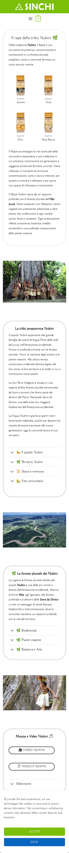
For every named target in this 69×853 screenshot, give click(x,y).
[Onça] (48, 85)
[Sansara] (20, 85)
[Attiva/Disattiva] (12, 453)
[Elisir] (20, 122)
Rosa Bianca (48, 139)
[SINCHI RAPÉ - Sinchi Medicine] (34, 6)
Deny (34, 842)
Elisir (20, 139)
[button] (30, 18)
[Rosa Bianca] (48, 122)
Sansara (21, 102)
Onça (48, 102)
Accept (34, 831)
